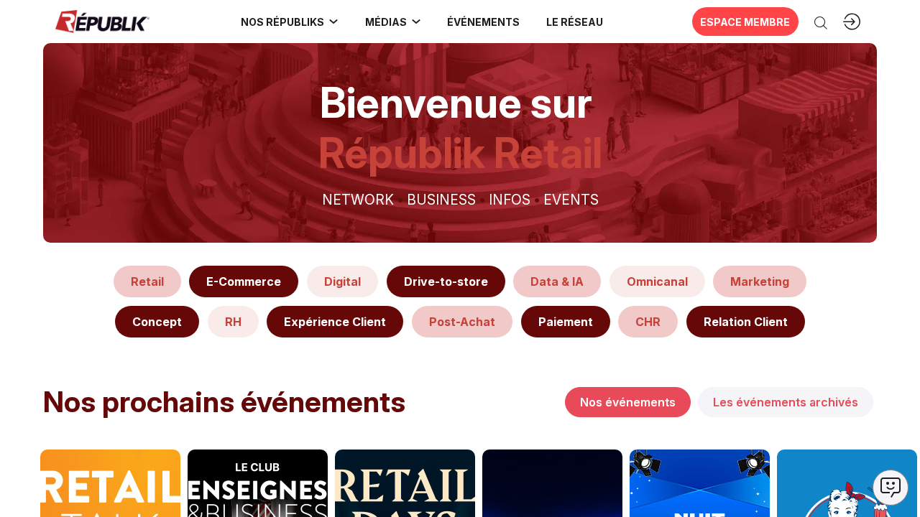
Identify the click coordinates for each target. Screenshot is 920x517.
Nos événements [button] (628, 402)
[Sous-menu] (333, 21)
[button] (483, 21)
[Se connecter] (851, 21)
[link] (290, 21)
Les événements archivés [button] (785, 402)
